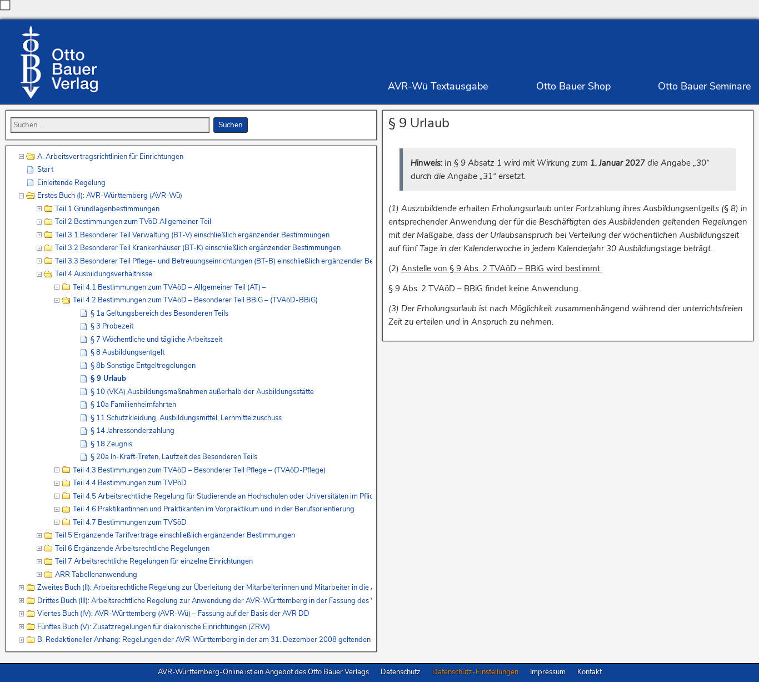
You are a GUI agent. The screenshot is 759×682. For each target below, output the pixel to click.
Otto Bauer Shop (573, 86)
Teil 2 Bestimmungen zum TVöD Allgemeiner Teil (133, 222)
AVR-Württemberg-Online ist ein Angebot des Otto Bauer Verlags (263, 672)
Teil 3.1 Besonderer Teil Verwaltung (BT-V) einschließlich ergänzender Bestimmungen (192, 235)
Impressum (548, 672)
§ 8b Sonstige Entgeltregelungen (143, 366)
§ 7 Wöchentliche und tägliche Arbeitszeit (156, 340)
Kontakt (589, 672)
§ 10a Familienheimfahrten (133, 405)
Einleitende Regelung (71, 183)
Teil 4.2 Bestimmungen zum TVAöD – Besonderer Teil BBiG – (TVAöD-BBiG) (195, 300)
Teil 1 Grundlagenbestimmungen (107, 209)
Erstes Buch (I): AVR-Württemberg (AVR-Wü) (109, 196)
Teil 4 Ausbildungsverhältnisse (103, 274)
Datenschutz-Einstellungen (475, 672)
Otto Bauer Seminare (704, 86)
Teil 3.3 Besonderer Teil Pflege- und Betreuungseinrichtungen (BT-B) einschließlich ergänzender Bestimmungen (213, 261)
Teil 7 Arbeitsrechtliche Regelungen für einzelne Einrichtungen (154, 561)
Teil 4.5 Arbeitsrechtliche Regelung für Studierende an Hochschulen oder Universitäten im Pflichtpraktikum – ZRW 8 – (222, 496)
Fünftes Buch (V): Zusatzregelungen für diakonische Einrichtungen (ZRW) (153, 627)
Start (45, 170)
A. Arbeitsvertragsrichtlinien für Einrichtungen (110, 157)
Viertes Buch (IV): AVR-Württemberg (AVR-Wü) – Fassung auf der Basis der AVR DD (173, 614)
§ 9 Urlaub (419, 123)
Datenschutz (401, 672)
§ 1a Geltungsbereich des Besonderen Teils (159, 313)
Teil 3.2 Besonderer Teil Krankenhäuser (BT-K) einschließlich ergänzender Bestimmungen (198, 248)
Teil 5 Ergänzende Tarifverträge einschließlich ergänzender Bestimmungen (175, 535)
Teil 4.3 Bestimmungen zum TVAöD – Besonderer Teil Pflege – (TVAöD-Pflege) (199, 470)
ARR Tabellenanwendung (96, 575)
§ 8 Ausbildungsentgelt (127, 352)
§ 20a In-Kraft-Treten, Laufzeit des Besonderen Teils (174, 457)
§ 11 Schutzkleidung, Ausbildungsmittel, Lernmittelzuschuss (186, 418)
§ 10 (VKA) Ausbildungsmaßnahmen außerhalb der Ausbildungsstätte (202, 392)
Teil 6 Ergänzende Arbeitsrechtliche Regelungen (132, 549)
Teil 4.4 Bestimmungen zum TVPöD (130, 483)
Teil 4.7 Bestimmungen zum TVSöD (130, 522)
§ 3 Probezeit (112, 326)
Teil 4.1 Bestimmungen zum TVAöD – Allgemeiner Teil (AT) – (169, 287)
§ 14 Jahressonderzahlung (132, 431)
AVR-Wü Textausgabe (438, 86)
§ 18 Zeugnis (111, 444)
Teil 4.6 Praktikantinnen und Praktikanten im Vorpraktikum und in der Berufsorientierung (213, 509)
